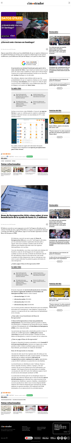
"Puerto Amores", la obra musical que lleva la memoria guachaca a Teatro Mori (59, 132)
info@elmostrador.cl (9, 430)
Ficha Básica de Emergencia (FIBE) (19, 399)
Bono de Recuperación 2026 (6, 399)
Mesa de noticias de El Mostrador (9, 49)
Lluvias (2, 160)
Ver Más (59, 88)
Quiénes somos (24, 426)
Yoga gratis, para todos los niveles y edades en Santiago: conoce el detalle (17, 174)
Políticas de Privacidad (26, 430)
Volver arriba (3, 438)
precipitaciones (8, 160)
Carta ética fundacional (26, 427)
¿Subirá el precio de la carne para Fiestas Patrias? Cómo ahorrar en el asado (39, 95)
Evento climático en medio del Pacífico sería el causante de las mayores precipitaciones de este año (6, 174)
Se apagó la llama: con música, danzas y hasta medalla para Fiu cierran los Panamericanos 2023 (43, 174)
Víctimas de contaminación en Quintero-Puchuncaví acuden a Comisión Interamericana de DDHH (59, 69)
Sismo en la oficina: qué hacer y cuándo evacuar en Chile (39, 103)
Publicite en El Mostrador (41, 427)
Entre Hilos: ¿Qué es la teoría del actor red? (59, 126)
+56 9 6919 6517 (3, 430)
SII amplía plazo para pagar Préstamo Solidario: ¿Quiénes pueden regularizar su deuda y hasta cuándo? (22, 104)
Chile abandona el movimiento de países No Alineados (58, 80)
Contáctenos (39, 429)
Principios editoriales (25, 429)
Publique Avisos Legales (41, 428)
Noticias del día (55, 110)
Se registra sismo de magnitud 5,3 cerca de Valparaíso (30, 173)
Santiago (13, 160)
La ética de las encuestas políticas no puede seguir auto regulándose (59, 84)
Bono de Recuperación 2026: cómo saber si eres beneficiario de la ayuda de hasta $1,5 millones (22, 96)
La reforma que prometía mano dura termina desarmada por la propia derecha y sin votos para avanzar (57, 50)
